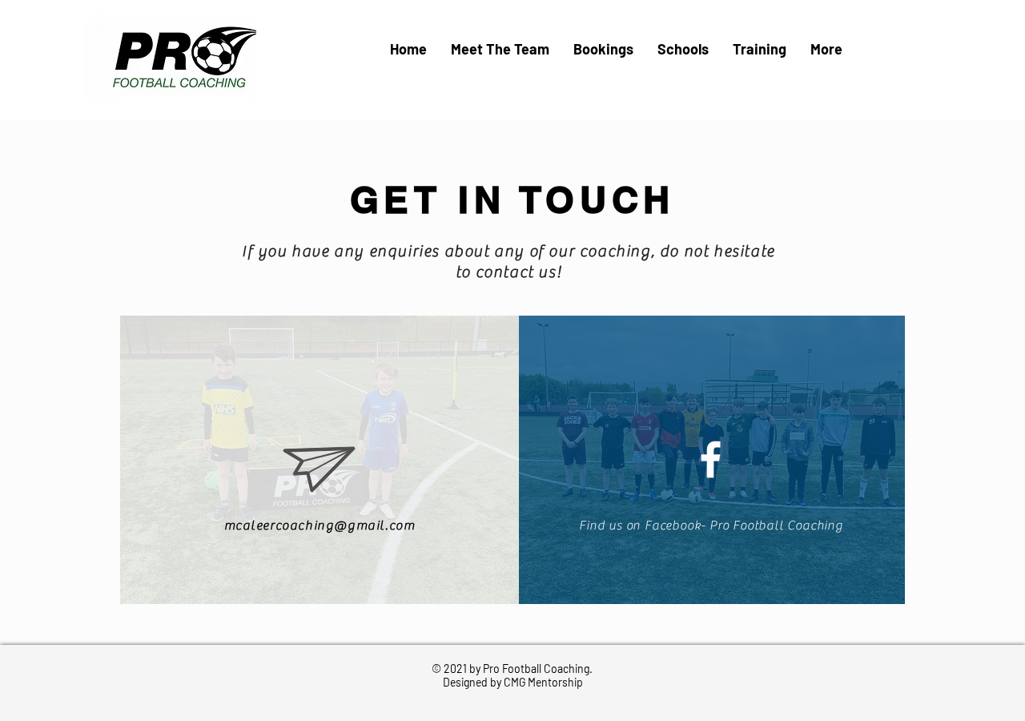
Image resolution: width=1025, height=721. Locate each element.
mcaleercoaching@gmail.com (320, 525)
